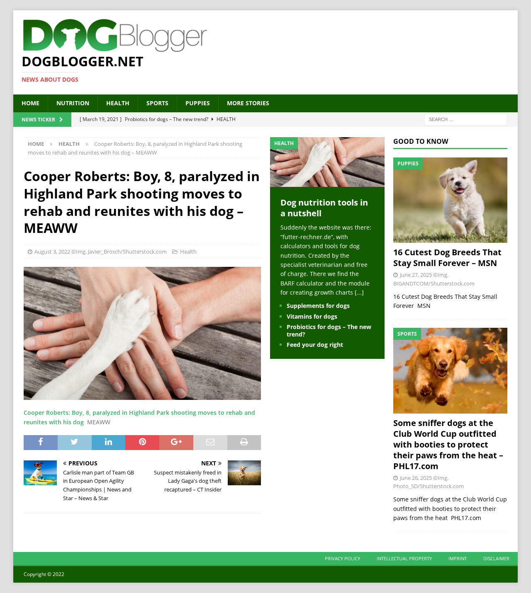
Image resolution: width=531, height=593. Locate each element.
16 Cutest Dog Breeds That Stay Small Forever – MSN (447, 258)
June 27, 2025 (416, 274)
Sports (157, 103)
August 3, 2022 (52, 251)
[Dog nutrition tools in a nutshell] (327, 182)
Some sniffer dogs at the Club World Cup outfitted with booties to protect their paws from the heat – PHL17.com (448, 444)
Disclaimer (496, 558)
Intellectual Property (404, 558)
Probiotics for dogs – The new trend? (329, 330)
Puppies (197, 103)
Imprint (457, 558)
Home (30, 103)
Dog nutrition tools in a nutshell (324, 208)
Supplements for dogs (318, 306)
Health (117, 103)
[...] (359, 292)
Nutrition (72, 103)
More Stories (248, 103)
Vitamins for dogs (312, 316)
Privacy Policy (342, 558)
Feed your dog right (315, 345)
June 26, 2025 (416, 478)
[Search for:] (465, 119)
